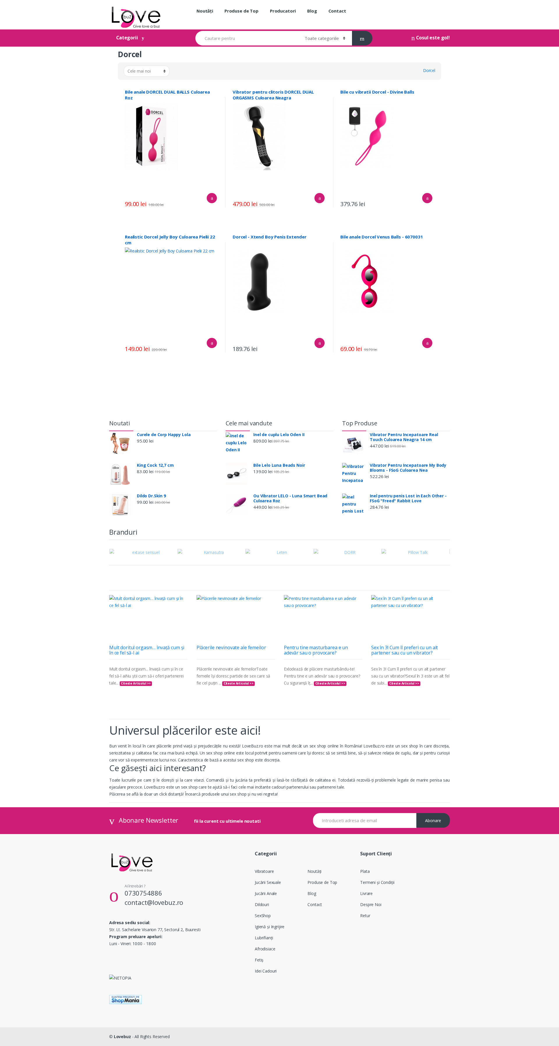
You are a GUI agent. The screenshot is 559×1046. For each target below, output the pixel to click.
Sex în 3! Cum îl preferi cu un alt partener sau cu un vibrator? (404, 650)
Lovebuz (122, 1036)
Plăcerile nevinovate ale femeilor (231, 647)
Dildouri (262, 904)
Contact (337, 11)
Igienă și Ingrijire (269, 926)
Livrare (366, 893)
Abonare (433, 820)
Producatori (283, 11)
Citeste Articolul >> (136, 683)
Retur (365, 915)
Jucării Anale (266, 893)
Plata (364, 871)
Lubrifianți (264, 937)
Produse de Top (241, 11)
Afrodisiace (265, 949)
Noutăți (205, 11)
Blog (312, 11)
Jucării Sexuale (268, 882)
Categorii (127, 37)
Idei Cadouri (266, 971)
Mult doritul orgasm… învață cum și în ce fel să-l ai (146, 650)
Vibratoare (264, 871)
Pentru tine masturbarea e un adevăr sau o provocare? (316, 650)
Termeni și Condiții (377, 882)
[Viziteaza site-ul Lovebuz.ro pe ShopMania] (279, 999)
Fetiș (259, 960)
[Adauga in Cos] (212, 198)
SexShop (263, 915)
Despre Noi (370, 904)
